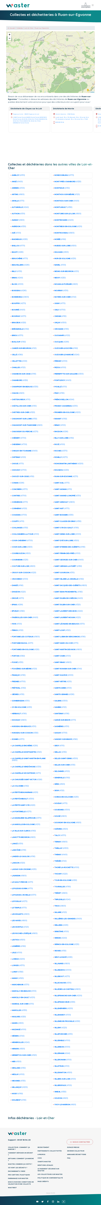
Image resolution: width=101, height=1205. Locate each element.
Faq (68, 1158)
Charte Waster (44, 1161)
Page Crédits (43, 1181)
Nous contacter (81, 1142)
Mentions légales (45, 1165)
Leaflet (92, 92)
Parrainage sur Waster (18, 1178)
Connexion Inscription (85, 6)
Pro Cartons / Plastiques (19, 1175)
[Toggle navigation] (92, 5)
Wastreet (12, 1187)
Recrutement (43, 1147)
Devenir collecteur (75, 1151)
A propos (41, 1154)
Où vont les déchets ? (17, 1168)
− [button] (9, 38)
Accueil (12, 28)
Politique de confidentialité (50, 1178)
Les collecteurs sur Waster (50, 1174)
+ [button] (9, 34)
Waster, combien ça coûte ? (20, 1164)
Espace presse (73, 1147)
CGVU (40, 1158)
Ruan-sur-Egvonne (42, 28)
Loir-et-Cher (28, 28)
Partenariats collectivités (50, 1151)
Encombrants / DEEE (16, 1171)
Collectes (20, 28)
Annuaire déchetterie (76, 1154)
